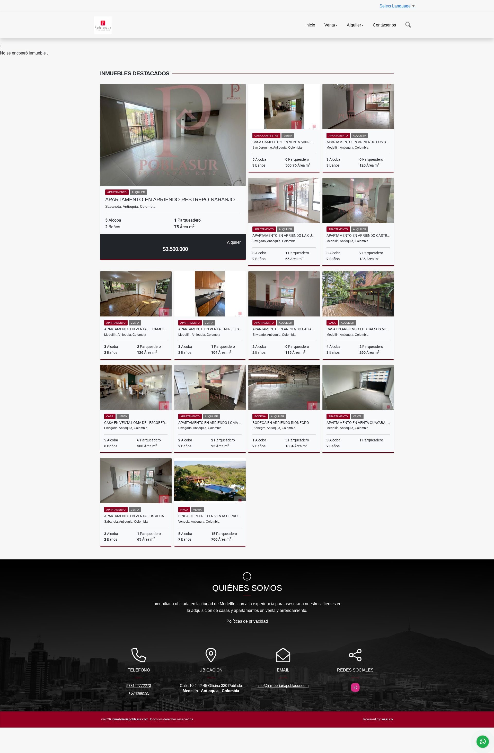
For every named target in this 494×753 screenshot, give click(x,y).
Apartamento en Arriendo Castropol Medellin (358, 235)
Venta (329, 25)
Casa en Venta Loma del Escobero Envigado (135, 423)
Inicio (310, 25)
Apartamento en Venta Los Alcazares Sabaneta (135, 516)
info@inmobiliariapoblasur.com (283, 685)
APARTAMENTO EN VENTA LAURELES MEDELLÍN (210, 329)
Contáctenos (384, 25)
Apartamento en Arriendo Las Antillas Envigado (284, 329)
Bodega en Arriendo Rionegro (280, 423)
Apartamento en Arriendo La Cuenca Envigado (284, 235)
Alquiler (354, 25)
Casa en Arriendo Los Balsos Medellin (358, 329)
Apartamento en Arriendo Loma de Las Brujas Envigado (210, 423)
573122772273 (138, 685)
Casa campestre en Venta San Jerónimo (284, 142)
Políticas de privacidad (247, 621)
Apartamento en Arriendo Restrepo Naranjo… (172, 199)
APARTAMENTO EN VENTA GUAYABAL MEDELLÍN (358, 423)
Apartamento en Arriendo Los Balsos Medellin (358, 142)
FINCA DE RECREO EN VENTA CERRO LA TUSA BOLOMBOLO (210, 516)
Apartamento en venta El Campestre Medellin (135, 329)
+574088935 (138, 693)
